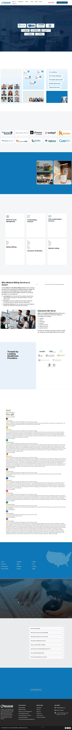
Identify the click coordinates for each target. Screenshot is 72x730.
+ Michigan (18, 566)
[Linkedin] (70, 728)
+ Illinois (18, 564)
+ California (18, 561)
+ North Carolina (4, 568)
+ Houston (18, 568)
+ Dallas (33, 568)
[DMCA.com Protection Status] (42, 727)
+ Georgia (33, 566)
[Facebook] (66, 728)
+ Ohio (33, 564)
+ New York (3, 564)
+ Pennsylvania (4, 566)
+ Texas (2, 561)
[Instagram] (68, 728)
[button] (53, 72)
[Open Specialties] (23, 1)
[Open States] (28, 1)
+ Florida (33, 561)
